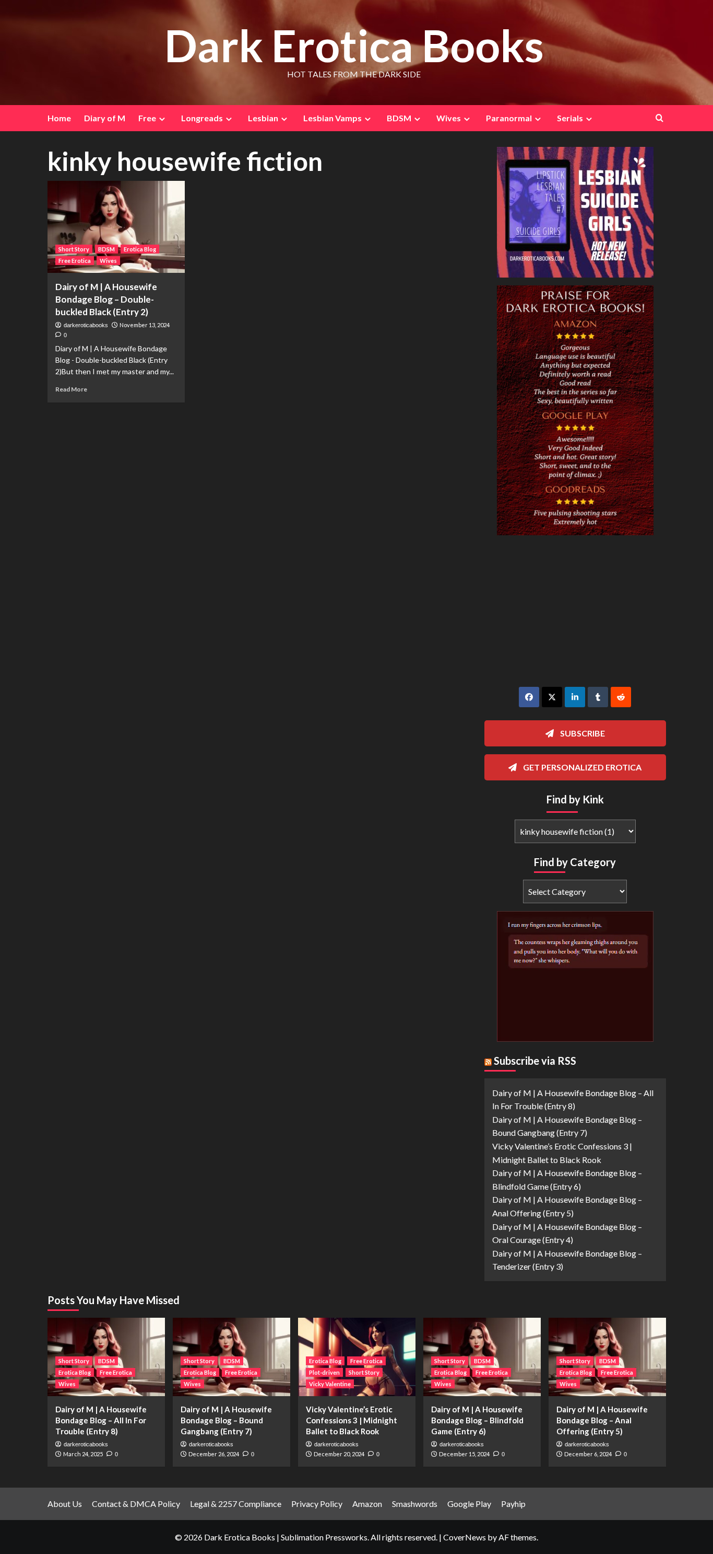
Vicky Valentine (330, 1383)
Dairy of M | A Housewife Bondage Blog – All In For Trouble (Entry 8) (101, 1420)
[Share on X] (552, 697)
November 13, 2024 (145, 324)
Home (59, 118)
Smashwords (414, 1504)
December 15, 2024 (464, 1454)
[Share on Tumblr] (598, 697)
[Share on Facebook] (529, 697)
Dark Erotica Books (354, 45)
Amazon (367, 1504)
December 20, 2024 (339, 1454)
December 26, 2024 (213, 1454)
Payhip (513, 1504)
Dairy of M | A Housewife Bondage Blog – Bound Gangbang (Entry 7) (226, 1420)
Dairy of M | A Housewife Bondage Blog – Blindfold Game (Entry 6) (477, 1420)
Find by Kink (575, 799)
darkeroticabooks (86, 325)
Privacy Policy (316, 1504)
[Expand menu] (162, 118)
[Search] (659, 118)
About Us (64, 1504)
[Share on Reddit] (621, 697)
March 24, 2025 (83, 1454)
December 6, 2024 (588, 1454)
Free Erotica (74, 260)
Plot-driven (324, 1372)
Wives (108, 260)
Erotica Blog (140, 249)
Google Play (469, 1504)
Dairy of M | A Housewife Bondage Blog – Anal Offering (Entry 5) (602, 1420)
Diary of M (104, 118)
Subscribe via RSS (535, 1060)
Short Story (73, 249)
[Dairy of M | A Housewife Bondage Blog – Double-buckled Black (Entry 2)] (116, 227)
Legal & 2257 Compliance (235, 1504)
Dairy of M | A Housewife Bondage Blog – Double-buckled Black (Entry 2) (106, 299)
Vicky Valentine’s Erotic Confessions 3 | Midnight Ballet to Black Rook (351, 1420)
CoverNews (464, 1537)
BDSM (106, 249)
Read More (71, 389)
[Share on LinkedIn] (575, 697)
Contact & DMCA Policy (136, 1504)
